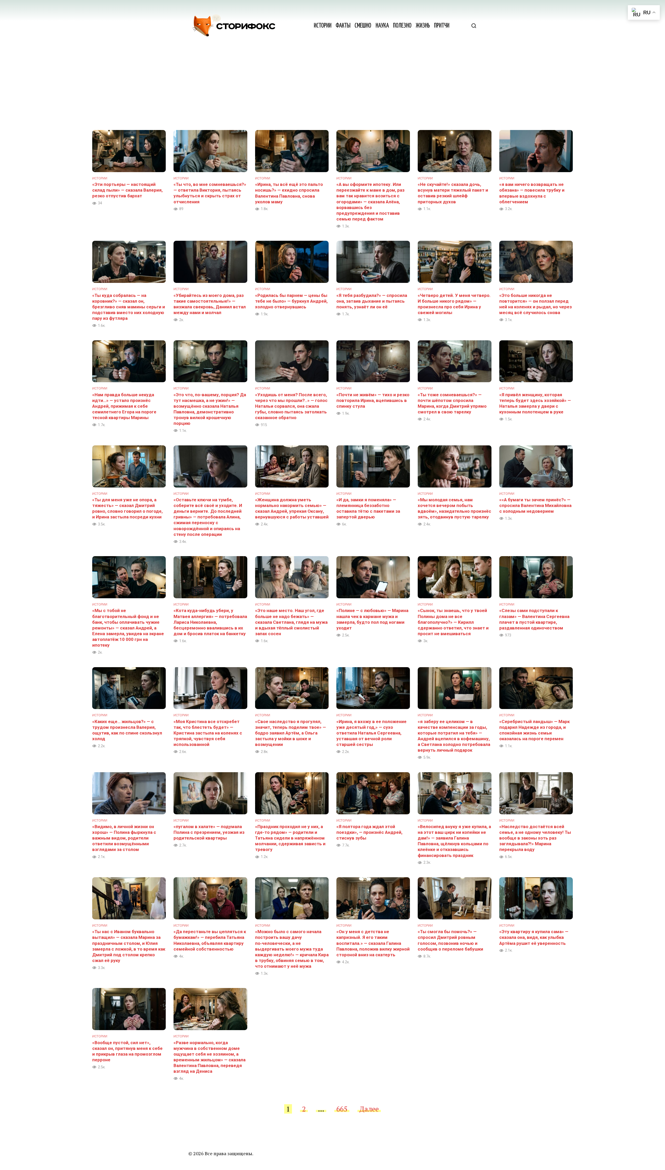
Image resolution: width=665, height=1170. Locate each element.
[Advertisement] (332, 91)
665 (341, 1109)
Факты (343, 26)
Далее (369, 1109)
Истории (322, 26)
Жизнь (423, 26)
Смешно (363, 26)
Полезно (402, 26)
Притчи (441, 26)
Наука (382, 26)
